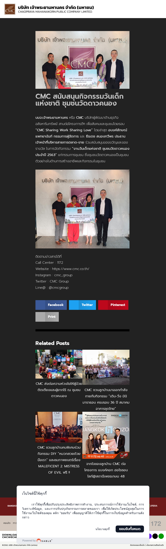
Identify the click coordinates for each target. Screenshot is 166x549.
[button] (159, 13)
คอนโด (6, 523)
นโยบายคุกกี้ (103, 529)
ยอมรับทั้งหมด (129, 529)
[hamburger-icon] (157, 4)
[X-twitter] (155, 536)
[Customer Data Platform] (83, 540)
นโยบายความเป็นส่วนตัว (155, 545)
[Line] (161, 536)
